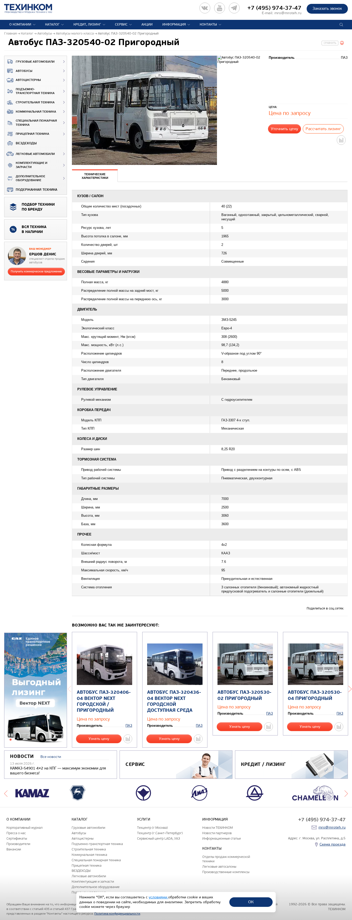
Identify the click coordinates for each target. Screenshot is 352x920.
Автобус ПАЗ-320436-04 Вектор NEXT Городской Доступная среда (174, 701)
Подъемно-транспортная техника (35, 91)
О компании (20, 24)
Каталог (52, 24)
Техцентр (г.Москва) (152, 828)
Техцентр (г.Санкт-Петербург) (160, 833)
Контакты (208, 24)
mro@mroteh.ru (287, 13)
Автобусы (24, 71)
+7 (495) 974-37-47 (274, 8)
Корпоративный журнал (24, 828)
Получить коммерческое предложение (36, 271)
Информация (174, 24)
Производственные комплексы (225, 872)
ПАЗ (128, 725)
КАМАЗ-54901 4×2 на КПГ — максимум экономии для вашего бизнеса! (58, 771)
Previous (69, 688)
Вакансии (13, 849)
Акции (147, 24)
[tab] (95, 176)
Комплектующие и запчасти (31, 165)
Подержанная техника (36, 190)
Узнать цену (99, 739)
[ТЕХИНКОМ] (33, 8)
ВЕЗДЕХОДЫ (26, 143)
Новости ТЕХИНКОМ (217, 828)
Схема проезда (333, 844)
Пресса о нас (16, 833)
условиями (158, 897)
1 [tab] (11, 740)
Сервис (121, 24)
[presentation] (95, 175)
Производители (18, 844)
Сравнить (330, 43)
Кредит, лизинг (87, 24)
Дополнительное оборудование (30, 178)
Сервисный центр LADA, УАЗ (158, 838)
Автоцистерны (28, 80)
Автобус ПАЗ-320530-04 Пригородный (315, 695)
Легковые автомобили (35, 154)
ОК (251, 901)
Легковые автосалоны (219, 866)
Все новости (50, 757)
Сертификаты (16, 838)
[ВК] (204, 8)
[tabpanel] (35, 690)
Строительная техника (35, 102)
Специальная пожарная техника (36, 123)
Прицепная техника (32, 134)
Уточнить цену (284, 128)
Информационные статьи (221, 838)
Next (346, 793)
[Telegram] (234, 8)
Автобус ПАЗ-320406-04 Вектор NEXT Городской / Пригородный (104, 701)
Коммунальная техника (36, 112)
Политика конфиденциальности (117, 913)
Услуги (143, 819)
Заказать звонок (327, 8)
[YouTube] (219, 8)
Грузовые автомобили (35, 62)
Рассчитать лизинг (323, 128)
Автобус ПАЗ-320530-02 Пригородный (244, 695)
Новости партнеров (217, 833)
